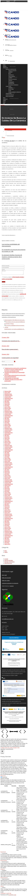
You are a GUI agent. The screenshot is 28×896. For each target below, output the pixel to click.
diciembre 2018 (8, 479)
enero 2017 (7, 512)
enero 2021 (7, 444)
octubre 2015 (7, 534)
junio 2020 (7, 454)
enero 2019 (7, 478)
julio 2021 (6, 435)
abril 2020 (6, 457)
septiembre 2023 (8, 398)
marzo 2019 (7, 475)
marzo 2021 (7, 441)
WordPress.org (8, 563)
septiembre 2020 (8, 449)
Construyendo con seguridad (11, 378)
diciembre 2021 (8, 428)
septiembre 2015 (8, 535)
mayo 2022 (7, 421)
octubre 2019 (7, 465)
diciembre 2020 (8, 445)
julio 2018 (6, 487)
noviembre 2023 (8, 395)
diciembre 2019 (8, 462)
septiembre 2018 (8, 484)
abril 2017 (6, 508)
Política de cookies (6, 580)
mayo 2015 (7, 541)
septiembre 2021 (8, 432)
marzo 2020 (7, 458)
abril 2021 (6, 440)
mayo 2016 (7, 524)
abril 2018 (6, 491)
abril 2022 (6, 422)
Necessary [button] (3, 775)
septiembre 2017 (8, 501)
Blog (5, 550)
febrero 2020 (7, 459)
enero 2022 (7, 427)
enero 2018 (7, 495)
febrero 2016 (7, 528)
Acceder (6, 559)
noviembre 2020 (8, 447)
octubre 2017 (7, 499)
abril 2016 (6, 525)
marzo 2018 (7, 492)
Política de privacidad (6, 577)
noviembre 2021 (8, 430)
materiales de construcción (11, 315)
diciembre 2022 (8, 411)
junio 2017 (7, 505)
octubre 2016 (7, 517)
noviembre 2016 (8, 515)
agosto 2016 (7, 519)
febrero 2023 (7, 408)
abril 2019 (6, 474)
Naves (5, 552)
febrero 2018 (7, 494)
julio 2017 (6, 504)
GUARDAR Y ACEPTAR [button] (6, 893)
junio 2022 (7, 420)
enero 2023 (7, 410)
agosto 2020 (7, 451)
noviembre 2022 (8, 412)
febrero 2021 (7, 442)
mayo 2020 (7, 455)
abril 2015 (6, 542)
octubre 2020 (7, 448)
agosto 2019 (7, 468)
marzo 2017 (7, 509)
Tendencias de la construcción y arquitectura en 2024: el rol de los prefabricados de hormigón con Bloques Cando (15, 369)
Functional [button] (3, 852)
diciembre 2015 (8, 531)
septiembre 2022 (8, 415)
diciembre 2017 (8, 497)
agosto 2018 (7, 485)
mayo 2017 (7, 507)
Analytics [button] (3, 869)
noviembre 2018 (8, 481)
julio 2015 (6, 538)
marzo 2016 (7, 527)
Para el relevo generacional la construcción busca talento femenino (14, 376)
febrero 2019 (7, 477)
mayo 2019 (7, 472)
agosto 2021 (7, 434)
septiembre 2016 (8, 518)
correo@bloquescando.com (7, 619)
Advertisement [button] (4, 877)
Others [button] (2, 886)
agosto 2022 (7, 417)
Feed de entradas (8, 560)
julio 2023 (6, 401)
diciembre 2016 (8, 514)
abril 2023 (6, 405)
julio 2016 (6, 521)
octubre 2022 (7, 414)
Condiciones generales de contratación (10, 583)
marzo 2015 (7, 544)
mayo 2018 (7, 489)
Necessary (4, 777)
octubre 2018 (7, 482)
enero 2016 (7, 529)
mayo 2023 (7, 404)
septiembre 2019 (8, 467)
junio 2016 (7, 522)
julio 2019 (6, 469)
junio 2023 (7, 402)
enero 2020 (7, 461)
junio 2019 (7, 471)
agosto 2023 (7, 400)
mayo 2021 (7, 438)
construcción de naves (13, 313)
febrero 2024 (7, 391)
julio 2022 (6, 418)
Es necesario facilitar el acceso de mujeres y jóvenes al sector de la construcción (12, 256)
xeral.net (12, 586)
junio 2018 (7, 488)
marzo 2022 (7, 424)
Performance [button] (4, 860)
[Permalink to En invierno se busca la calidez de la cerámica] (3, 137)
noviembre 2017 (8, 498)
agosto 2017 (7, 502)
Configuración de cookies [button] (7, 747)
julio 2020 (6, 452)
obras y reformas (8, 317)
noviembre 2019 (8, 464)
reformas (14, 317)
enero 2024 (7, 392)
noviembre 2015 (8, 532)
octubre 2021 (7, 431)
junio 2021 (7, 437)
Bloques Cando (5, 313)
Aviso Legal (4, 575)
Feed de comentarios (9, 562)
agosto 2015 (7, 537)
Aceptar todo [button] (16, 747)
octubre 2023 (7, 397)
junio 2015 (7, 539)
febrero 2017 (7, 511)
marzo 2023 (7, 407)
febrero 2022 (7, 425)
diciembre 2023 (8, 394)
